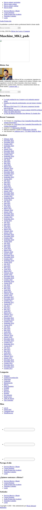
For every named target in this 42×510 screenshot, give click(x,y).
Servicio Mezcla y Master (12, 466)
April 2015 (7, 353)
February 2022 (8, 210)
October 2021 (8, 217)
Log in (6, 408)
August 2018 (8, 283)
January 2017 (8, 316)
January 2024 (8, 170)
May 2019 (7, 267)
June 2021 (7, 224)
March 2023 (7, 187)
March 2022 (7, 208)
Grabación (7, 381)
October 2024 (8, 154)
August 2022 (8, 200)
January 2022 (8, 212)
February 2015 (8, 356)
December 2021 (9, 213)
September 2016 (9, 323)
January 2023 (8, 191)
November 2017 (9, 299)
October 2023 (8, 175)
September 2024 (9, 156)
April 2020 (7, 248)
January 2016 (8, 337)
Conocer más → (14, 86)
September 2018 (9, 281)
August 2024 (8, 158)
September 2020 (9, 240)
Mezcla (6, 384)
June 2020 (7, 245)
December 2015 (9, 339)
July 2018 (7, 285)
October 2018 (8, 280)
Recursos (7, 391)
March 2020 (7, 250)
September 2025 (9, 146)
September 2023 (9, 177)
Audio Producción (5, 21)
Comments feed (9, 411)
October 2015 (8, 342)
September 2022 (9, 198)
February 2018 (8, 293)
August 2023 (8, 179)
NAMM (6, 388)
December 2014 (9, 360)
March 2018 (7, 292)
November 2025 (9, 142)
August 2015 (8, 346)
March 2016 (7, 333)
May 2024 (7, 163)
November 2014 (9, 361)
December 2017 (9, 297)
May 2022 (7, 205)
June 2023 (7, 182)
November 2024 (9, 153)
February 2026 (8, 139)
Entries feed (7, 409)
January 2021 (8, 233)
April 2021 (7, 227)
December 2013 (9, 365)
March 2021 (7, 229)
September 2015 (9, 344)
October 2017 (8, 300)
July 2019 (7, 264)
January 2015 (8, 358)
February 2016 (8, 335)
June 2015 (7, 349)
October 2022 (8, 196)
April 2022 (7, 206)
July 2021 (7, 222)
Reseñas (6, 393)
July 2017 (7, 306)
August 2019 (8, 262)
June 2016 (7, 328)
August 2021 (8, 220)
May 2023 (7, 184)
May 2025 (7, 147)
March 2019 (7, 271)
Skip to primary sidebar (11, 6)
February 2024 (8, 168)
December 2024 (9, 151)
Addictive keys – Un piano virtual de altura (27, 131)
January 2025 (8, 149)
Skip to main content (10, 4)
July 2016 (7, 327)
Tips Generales (8, 400)
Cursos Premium (9, 468)
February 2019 (8, 273)
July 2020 (7, 243)
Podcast (6, 390)
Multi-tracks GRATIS (19, 128)
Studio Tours (8, 397)
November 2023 (9, 173)
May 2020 (7, 247)
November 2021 (9, 215)
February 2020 (8, 252)
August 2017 (8, 304)
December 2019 (9, 255)
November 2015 (9, 340)
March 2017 (7, 313)
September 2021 (9, 219)
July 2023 (7, 180)
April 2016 (7, 332)
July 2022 (7, 201)
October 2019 (8, 259)
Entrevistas (7, 379)
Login (6, 473)
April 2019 (7, 269)
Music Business (9, 386)
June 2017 (7, 307)
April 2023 (7, 186)
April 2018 (7, 290)
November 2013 (9, 367)
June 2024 (7, 161)
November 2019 (9, 257)
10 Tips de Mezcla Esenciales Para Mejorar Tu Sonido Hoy (22, 113)
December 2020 (9, 234)
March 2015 (7, 354)
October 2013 (8, 368)
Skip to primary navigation (12, 2)
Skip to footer (8, 7)
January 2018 (8, 295)
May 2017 (7, 309)
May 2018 (7, 288)
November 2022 (9, 194)
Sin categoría (8, 395)
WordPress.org (8, 413)
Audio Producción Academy (12, 470)
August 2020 (8, 241)
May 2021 (7, 226)
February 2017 (8, 314)
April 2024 (7, 165)
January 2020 (8, 253)
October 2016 (8, 321)
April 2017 (7, 311)
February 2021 (8, 231)
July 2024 (7, 160)
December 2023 (9, 172)
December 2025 (9, 140)
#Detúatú (7, 376)
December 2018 (9, 276)
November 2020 (9, 236)
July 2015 (7, 347)
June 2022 (7, 203)
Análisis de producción (11, 377)
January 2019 (8, 274)
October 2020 (8, 238)
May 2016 (7, 330)
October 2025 (8, 144)
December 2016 (9, 318)
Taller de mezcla (9, 398)
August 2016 (8, 325)
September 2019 (9, 260)
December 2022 (9, 193)
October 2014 (8, 363)
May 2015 (7, 351)
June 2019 (7, 266)
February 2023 (8, 189)
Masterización (8, 383)
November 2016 (9, 320)
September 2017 (9, 302)
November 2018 (9, 278)
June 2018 (7, 287)
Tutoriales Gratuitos (10, 472)
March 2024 (7, 166)
